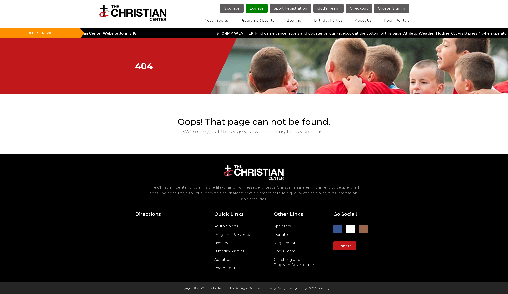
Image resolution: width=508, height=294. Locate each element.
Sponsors (282, 226)
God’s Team (285, 251)
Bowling (294, 20)
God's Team (329, 8)
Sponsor (232, 8)
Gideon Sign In (391, 8)
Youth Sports (216, 20)
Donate (257, 8)
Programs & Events (257, 20)
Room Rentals (396, 20)
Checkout (359, 8)
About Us (363, 20)
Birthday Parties (328, 20)
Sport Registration (290, 8)
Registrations (286, 243)
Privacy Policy (276, 288)
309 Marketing (319, 288)
